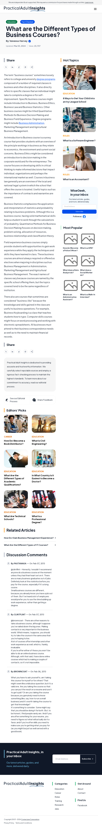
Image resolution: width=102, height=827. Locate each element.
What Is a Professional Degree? (39, 519)
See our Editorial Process (17, 400)
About (80, 789)
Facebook (82, 805)
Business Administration (31, 123)
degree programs (46, 79)
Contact (81, 793)
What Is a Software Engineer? (79, 140)
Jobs (57, 809)
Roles (66, 135)
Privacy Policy (9, 823)
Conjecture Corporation (30, 819)
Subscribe (79, 211)
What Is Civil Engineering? (39, 442)
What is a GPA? (86, 248)
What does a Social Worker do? (86, 272)
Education (38, 436)
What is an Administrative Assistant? (69, 297)
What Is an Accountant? (76, 179)
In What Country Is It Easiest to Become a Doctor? (43, 478)
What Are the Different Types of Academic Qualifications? (14, 480)
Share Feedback (45, 400)
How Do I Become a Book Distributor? (14, 442)
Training (58, 801)
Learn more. (89, 2)
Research (59, 805)
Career (8, 436)
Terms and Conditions (24, 823)
